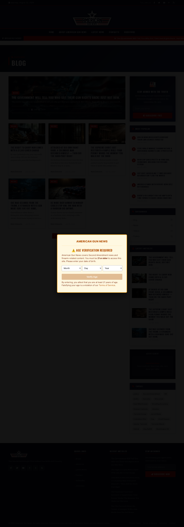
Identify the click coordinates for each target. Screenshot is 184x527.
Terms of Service (107, 285)
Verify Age (92, 276)
